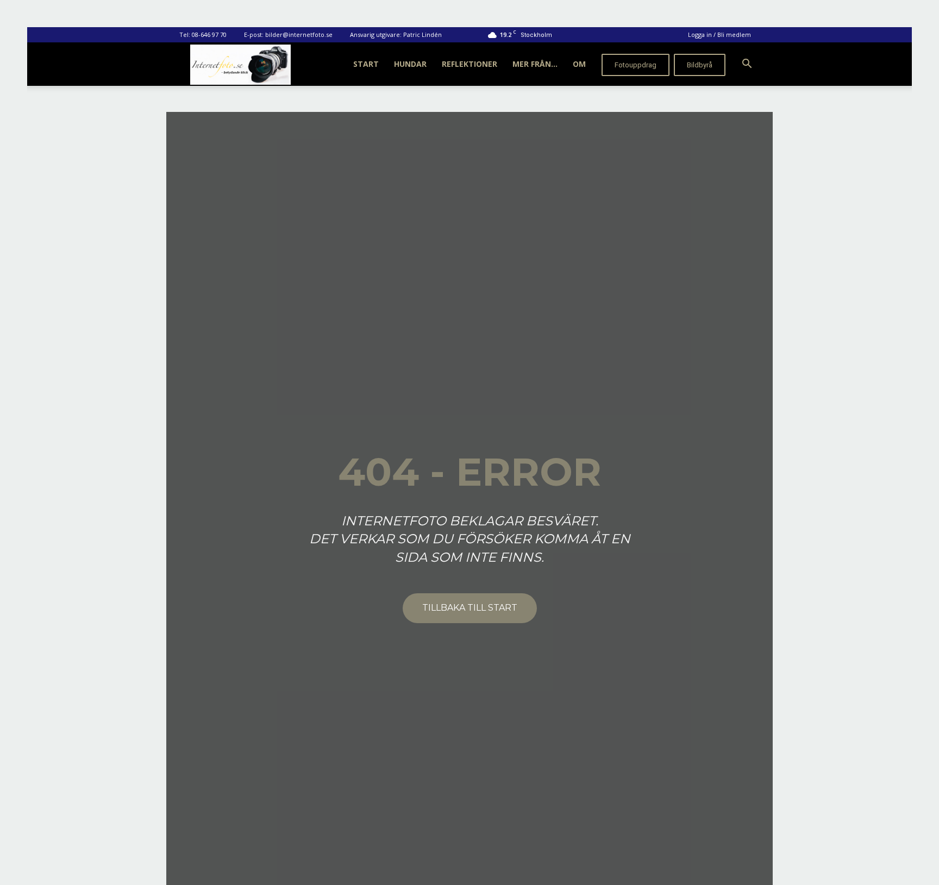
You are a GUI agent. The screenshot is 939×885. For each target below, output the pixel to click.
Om (579, 64)
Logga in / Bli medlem (719, 34)
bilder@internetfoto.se (299, 34)
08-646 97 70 (209, 34)
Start (366, 64)
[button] (747, 65)
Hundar (410, 64)
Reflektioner (469, 64)
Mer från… (535, 64)
